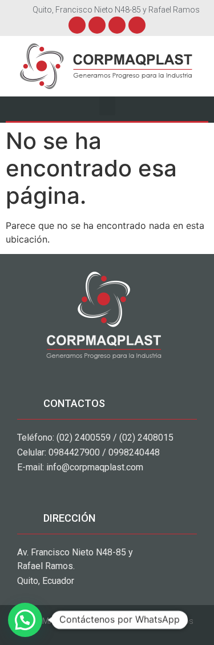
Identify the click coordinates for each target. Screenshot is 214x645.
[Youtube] (117, 25)
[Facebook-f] (77, 25)
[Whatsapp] (137, 25)
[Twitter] (97, 25)
